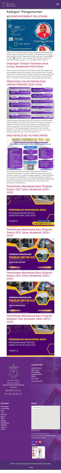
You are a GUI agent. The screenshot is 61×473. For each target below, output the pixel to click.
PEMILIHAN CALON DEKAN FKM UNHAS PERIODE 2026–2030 (26, 83)
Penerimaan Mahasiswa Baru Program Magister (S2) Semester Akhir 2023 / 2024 (29, 318)
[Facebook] (33, 442)
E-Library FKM (5, 408)
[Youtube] (40, 442)
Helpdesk (3, 421)
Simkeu (3, 429)
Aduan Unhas (35, 370)
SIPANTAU (4, 425)
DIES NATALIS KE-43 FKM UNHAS (27, 135)
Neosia (3, 416)
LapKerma (4, 427)
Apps (2, 410)
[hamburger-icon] (57, 5)
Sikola (2, 419)
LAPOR (33, 376)
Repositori (4, 414)
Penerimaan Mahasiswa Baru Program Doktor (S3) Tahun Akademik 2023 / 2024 (29, 275)
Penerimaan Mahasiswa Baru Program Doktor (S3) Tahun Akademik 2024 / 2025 (29, 232)
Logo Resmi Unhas (36, 374)
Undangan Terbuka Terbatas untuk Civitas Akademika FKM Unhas (27, 65)
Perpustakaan (5, 406)
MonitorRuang (5, 423)
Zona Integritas (35, 372)
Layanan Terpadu (36, 368)
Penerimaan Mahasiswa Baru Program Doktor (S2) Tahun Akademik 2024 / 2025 (29, 189)
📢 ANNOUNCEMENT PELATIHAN (27, 16)
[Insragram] (36, 442)
